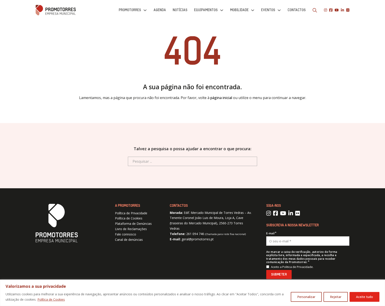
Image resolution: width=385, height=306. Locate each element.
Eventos (268, 10)
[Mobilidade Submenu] (252, 10)
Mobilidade (239, 10)
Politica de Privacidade (297, 267)
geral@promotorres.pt (198, 239)
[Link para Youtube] (337, 10)
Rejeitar (335, 297)
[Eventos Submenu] (279, 10)
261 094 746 (195, 234)
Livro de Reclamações (131, 229)
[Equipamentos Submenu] (221, 10)
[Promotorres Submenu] (145, 10)
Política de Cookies (51, 299)
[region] (192, 293)
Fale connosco (125, 234)
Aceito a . (292, 267)
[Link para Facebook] (330, 10)
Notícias (180, 10)
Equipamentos (206, 10)
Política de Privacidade (131, 213)
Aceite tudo (364, 297)
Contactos (297, 10)
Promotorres (130, 10)
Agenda (160, 10)
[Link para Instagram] (325, 10)
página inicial (221, 97)
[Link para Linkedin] (342, 10)
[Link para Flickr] (347, 10)
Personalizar (306, 297)
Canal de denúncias (129, 239)
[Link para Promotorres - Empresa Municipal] (56, 10)
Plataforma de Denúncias (133, 223)
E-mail (270, 233)
